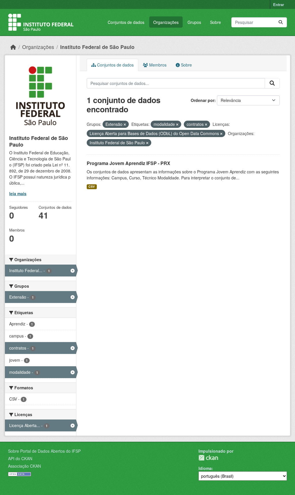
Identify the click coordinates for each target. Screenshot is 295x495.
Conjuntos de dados (126, 22)
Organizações (166, 22)
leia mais (18, 193)
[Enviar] (280, 22)
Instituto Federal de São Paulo (97, 46)
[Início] (13, 46)
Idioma (205, 468)
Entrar (278, 4)
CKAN (208, 458)
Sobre (215, 22)
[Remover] (125, 124)
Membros (157, 65)
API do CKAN (20, 458)
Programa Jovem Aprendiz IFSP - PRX (128, 163)
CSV (91, 186)
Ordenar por (202, 100)
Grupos (194, 22)
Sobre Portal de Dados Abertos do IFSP (44, 451)
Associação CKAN (24, 466)
